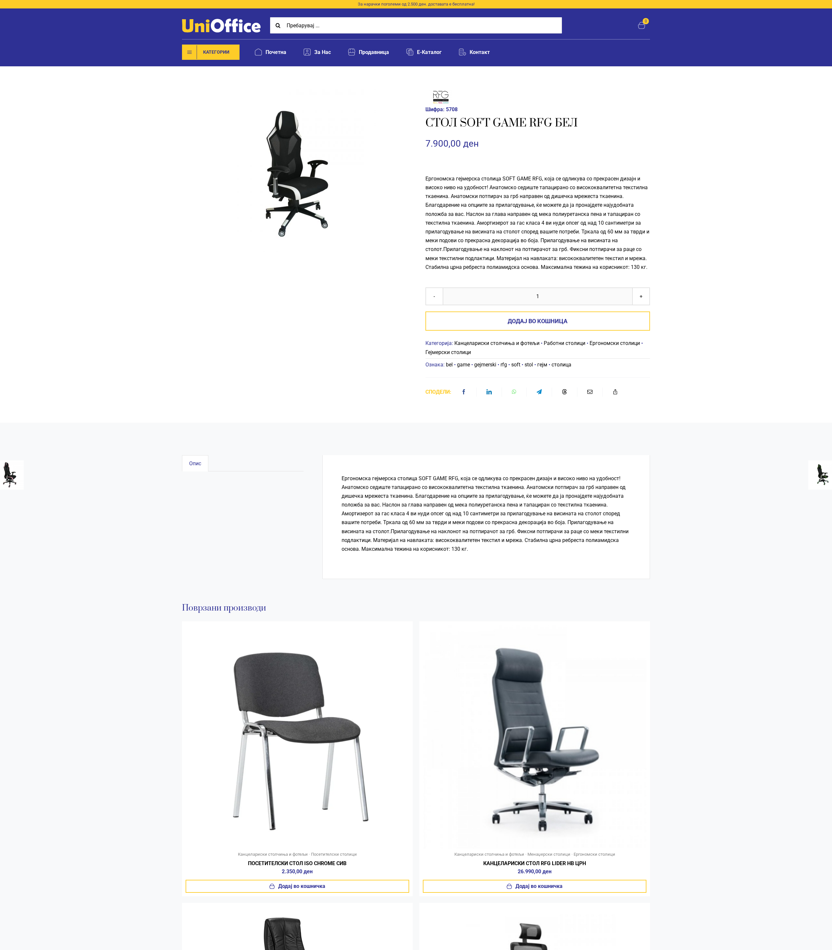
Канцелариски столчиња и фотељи (497, 343)
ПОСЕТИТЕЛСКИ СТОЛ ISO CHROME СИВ (297, 863)
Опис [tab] (195, 463)
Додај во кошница (537, 321)
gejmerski (485, 365)
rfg (503, 365)
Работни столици (564, 343)
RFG (537, 179)
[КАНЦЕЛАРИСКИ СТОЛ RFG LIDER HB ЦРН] (534, 627)
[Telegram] (539, 392)
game (463, 365)
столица (561, 365)
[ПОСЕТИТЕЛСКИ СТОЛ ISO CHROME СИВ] (297, 627)
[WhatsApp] (514, 392)
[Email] (590, 392)
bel (449, 365)
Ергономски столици (615, 343)
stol (529, 365)
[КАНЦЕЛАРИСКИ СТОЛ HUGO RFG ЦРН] (297, 909)
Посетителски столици (334, 854)
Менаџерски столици (548, 854)
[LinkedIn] (489, 392)
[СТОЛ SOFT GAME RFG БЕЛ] (294, 170)
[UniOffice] (221, 21)
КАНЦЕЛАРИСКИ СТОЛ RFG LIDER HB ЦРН (534, 863)
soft (515, 365)
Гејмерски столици (448, 352)
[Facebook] (464, 392)
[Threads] (564, 392)
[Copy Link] (615, 392)
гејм (542, 365)
